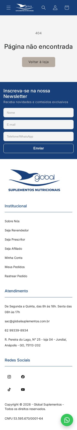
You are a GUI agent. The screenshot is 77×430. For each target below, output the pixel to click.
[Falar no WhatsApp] (67, 420)
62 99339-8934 (16, 330)
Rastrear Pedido (16, 276)
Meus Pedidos (15, 267)
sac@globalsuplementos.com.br (27, 321)
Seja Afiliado (13, 248)
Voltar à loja (38, 62)
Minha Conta (13, 257)
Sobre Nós (12, 221)
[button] (8, 7)
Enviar (38, 148)
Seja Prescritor (15, 239)
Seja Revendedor (17, 230)
